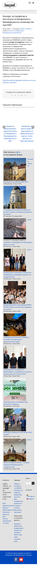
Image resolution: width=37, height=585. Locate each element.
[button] (4, 127)
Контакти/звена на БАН (6, 514)
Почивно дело (17, 540)
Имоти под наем (18, 536)
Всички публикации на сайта (7, 521)
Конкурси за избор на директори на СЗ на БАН (18, 494)
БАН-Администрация (7, 504)
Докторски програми (18, 511)
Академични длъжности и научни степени (18, 504)
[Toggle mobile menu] (33, 3)
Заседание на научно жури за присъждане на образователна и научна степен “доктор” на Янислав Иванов (27, 133)
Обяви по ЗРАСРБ (25, 29)
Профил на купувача (18, 531)
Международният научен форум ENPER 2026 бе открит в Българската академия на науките (18, 307)
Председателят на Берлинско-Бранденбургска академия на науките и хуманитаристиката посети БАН (18, 372)
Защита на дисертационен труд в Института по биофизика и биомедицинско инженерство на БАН (10, 133)
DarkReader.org (18, 555)
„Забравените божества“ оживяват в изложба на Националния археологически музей (16, 339)
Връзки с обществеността (7, 509)
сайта (17, 152)
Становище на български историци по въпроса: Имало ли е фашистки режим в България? (18, 212)
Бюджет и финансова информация (18, 526)
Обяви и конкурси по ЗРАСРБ (17, 486)
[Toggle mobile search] (30, 3)
